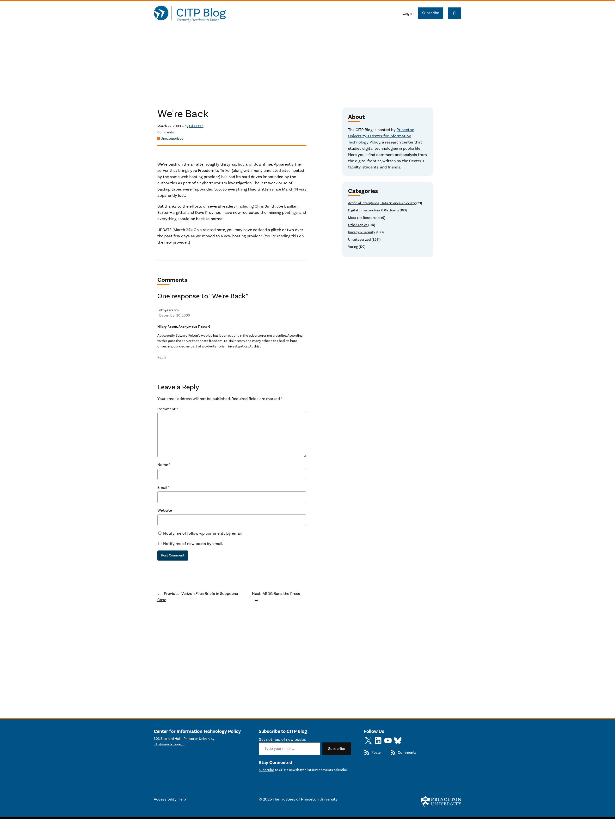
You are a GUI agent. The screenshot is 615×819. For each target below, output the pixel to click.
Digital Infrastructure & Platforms (373, 210)
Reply (161, 357)
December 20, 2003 (174, 315)
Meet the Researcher (364, 218)
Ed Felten (196, 126)
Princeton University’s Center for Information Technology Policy (381, 135)
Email (163, 487)
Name (164, 464)
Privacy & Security (361, 232)
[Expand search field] (454, 13)
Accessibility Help (170, 799)
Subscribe (430, 13)
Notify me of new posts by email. (193, 543)
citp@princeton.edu (169, 744)
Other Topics (358, 225)
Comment (167, 409)
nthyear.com (169, 310)
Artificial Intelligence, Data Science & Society (382, 203)
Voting (353, 247)
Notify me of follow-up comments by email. (203, 533)
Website (164, 510)
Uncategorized (172, 139)
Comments (165, 132)
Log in (408, 13)
